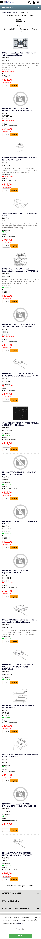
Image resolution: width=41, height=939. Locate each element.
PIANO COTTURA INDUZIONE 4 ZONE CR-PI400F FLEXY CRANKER (19, 473)
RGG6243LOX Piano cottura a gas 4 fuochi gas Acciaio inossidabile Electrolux (19, 621)
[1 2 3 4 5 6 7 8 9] (6, 830)
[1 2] (6, 449)
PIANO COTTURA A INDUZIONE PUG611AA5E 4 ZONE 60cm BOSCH (17, 109)
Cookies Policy (20, 923)
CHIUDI (39, 917)
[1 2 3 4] (6, 302)
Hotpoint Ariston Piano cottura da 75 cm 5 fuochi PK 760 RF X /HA (19, 159)
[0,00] (38, 2)
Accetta (20, 936)
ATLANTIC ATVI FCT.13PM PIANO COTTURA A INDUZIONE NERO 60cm (20, 424)
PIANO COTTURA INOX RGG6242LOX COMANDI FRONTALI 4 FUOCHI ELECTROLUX (17, 667)
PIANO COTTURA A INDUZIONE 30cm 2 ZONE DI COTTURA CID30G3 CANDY (18, 325)
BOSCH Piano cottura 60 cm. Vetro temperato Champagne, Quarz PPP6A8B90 (20, 270)
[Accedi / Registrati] (34, 2)
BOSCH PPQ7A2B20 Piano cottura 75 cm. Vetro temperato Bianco (19, 54)
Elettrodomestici (7, 8)
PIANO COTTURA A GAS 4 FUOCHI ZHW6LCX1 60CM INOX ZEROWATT (17, 854)
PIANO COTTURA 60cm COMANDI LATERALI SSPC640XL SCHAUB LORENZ (19, 805)
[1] (6, 246)
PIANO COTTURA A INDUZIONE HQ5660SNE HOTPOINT (15, 571)
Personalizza (20, 929)
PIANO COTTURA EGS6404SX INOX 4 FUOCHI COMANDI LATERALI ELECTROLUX (20, 375)
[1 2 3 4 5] (6, 781)
